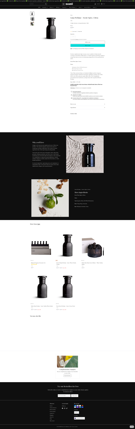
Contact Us (52, 413)
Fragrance (64, 7)
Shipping (77, 39)
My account (52, 420)
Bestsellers (45, 7)
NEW (39, 7)
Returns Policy (53, 409)
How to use (73, 104)
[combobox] (38, 4)
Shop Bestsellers (67, 375)
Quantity (72, 34)
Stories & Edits (87, 7)
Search (51, 406)
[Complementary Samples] (67, 362)
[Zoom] (51, 28)
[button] (34, 264)
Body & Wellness (72, 7)
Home (71, 15)
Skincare (51, 7)
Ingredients (73, 107)
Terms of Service (53, 407)
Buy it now (87, 45)
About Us (52, 417)
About (80, 7)
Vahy (71, 20)
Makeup (57, 7)
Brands (94, 7)
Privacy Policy (53, 411)
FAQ (51, 419)
